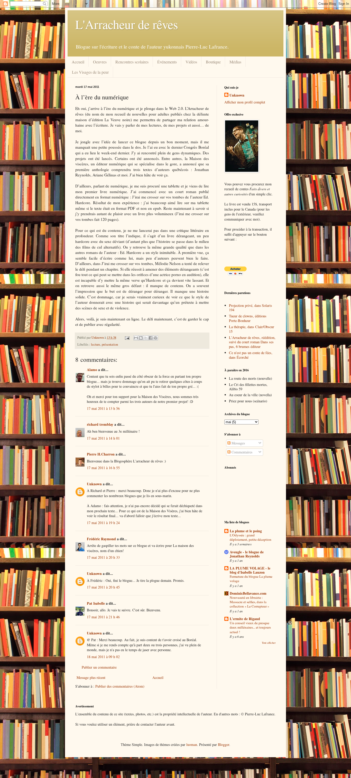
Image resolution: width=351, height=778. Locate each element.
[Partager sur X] (145, 337)
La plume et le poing (246, 531)
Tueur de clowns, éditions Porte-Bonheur (247, 318)
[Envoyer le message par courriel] (126, 337)
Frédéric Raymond (101, 539)
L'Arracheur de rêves (126, 24)
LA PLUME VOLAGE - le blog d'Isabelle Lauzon (250, 570)
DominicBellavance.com (248, 593)
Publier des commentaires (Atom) (119, 686)
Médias (235, 61)
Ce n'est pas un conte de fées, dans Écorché (250, 354)
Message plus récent (91, 677)
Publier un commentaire (99, 667)
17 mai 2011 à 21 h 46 (103, 616)
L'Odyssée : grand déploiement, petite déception (250, 537)
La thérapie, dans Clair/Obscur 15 (251, 329)
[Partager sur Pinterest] (155, 337)
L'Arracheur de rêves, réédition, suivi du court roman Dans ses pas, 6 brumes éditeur (252, 342)
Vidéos (191, 61)
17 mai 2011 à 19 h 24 (103, 522)
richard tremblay (100, 424)
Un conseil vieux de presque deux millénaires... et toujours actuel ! (250, 627)
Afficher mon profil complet (244, 102)
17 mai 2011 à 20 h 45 (103, 587)
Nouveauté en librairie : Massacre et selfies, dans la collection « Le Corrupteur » (249, 602)
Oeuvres (100, 61)
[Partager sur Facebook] (150, 337)
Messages (237, 443)
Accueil (78, 61)
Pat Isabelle (96, 603)
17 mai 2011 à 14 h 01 (103, 438)
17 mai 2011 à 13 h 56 (103, 408)
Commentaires (241, 452)
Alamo (92, 369)
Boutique (213, 61)
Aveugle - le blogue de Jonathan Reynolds (247, 554)
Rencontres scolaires (132, 61)
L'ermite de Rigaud (245, 618)
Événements (167, 61)
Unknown (94, 484)
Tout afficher (269, 642)
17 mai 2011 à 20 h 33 (103, 557)
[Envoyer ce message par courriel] (135, 337)
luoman (191, 744)
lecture (95, 344)
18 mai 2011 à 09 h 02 (103, 656)
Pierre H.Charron (101, 454)
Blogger (223, 744)
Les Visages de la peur (90, 72)
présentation (110, 344)
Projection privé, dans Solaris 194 (250, 307)
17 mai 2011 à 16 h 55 (103, 467)
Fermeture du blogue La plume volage (251, 578)
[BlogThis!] (140, 337)
